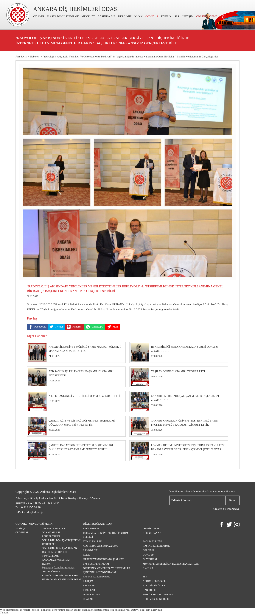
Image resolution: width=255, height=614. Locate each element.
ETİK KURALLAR (92, 541)
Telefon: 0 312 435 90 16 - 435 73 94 (37, 502)
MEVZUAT (88, 16)
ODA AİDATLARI (51, 532)
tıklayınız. (157, 609)
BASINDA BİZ (106, 16)
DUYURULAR (150, 559)
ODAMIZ (38, 16)
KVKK (138, 16)
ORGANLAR (22, 532)
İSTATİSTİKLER (151, 528)
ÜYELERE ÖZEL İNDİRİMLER (58, 567)
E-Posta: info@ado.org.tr (29, 511)
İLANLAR (148, 568)
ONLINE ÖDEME (51, 571)
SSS (176, 16)
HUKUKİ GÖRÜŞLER (154, 585)
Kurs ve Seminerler (156, 599)
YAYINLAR (89, 585)
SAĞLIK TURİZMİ (152, 541)
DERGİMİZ (125, 16)
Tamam (4, 612)
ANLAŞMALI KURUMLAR (56, 559)
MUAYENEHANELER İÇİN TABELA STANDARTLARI (171, 563)
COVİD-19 (151, 16)
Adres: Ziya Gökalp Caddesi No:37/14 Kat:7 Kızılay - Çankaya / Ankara (57, 497)
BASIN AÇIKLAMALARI (96, 563)
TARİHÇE (20, 528)
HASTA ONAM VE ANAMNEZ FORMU (62, 579)
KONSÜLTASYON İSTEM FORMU (60, 575)
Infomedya (233, 508)
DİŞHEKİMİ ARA (92, 594)
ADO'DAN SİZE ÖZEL (154, 581)
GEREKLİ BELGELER (53, 528)
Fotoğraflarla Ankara (158, 594)
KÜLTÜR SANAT (152, 533)
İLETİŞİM (187, 16)
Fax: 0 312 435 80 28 (28, 507)
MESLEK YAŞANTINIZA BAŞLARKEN (103, 559)
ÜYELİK (166, 16)
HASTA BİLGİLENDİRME (63, 16)
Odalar (88, 599)
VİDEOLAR (89, 590)
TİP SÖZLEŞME (50, 556)
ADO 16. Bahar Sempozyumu (100, 545)
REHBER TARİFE (51, 536)
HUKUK (46, 563)
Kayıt (232, 500)
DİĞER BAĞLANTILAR (97, 523)
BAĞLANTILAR (91, 528)
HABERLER (149, 590)
